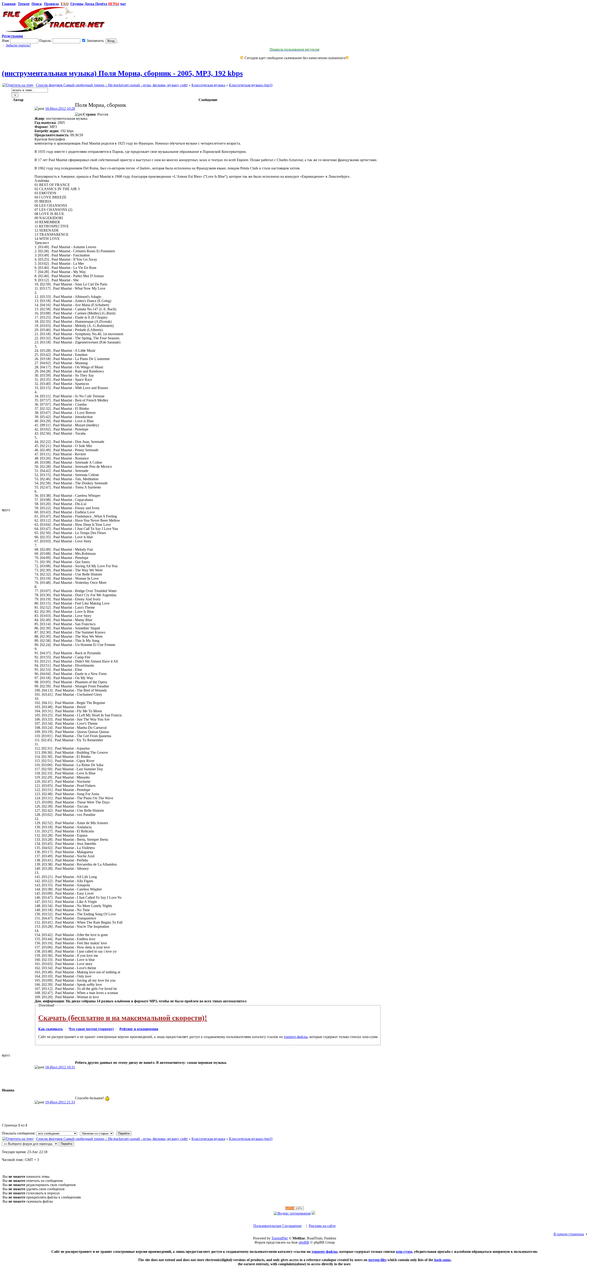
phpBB (304, 1242)
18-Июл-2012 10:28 (60, 109)
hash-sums (442, 1260)
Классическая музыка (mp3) (250, 85)
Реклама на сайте (322, 1226)
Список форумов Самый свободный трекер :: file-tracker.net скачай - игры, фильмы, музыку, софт (112, 85)
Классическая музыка (208, 85)
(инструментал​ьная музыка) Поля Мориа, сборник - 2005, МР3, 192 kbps (122, 73)
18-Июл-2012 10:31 (60, 1067)
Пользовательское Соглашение (277, 1226)
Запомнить (95, 41)
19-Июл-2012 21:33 (60, 1102)
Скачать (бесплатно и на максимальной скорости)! (122, 1018)
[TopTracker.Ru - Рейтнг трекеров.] (313, 1213)
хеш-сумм (404, 1252)
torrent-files (377, 1260)
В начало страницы (569, 1234)
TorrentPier (279, 1238)
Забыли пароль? (18, 45)
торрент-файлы (296, 1037)
